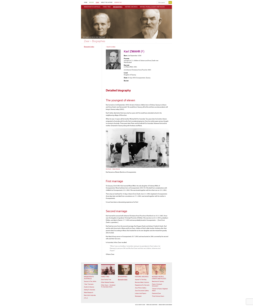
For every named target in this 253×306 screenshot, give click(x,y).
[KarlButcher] (137, 167)
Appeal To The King (140, 279)
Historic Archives (131, 7)
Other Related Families (107, 282)
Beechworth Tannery (158, 281)
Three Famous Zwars (158, 296)
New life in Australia (90, 295)
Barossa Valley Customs (142, 282)
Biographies (117, 7)
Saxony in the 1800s (90, 281)
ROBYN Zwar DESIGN (167, 304)
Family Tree (107, 7)
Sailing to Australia (89, 289)
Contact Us (117, 2)
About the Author (106, 2)
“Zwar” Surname (88, 284)
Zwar (97, 2)
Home (85, 2)
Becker (91, 2)
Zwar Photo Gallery (140, 288)
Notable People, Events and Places (152, 7)
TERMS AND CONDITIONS (151, 304)
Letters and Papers (140, 293)
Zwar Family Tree (106, 279)
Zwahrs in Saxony (89, 287)
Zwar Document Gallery (142, 290)
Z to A (86, 298)
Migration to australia (92, 7)
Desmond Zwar (156, 293)
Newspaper (138, 296)
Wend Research (88, 292)
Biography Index (89, 46)
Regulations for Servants (142, 285)
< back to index (110, 47)
